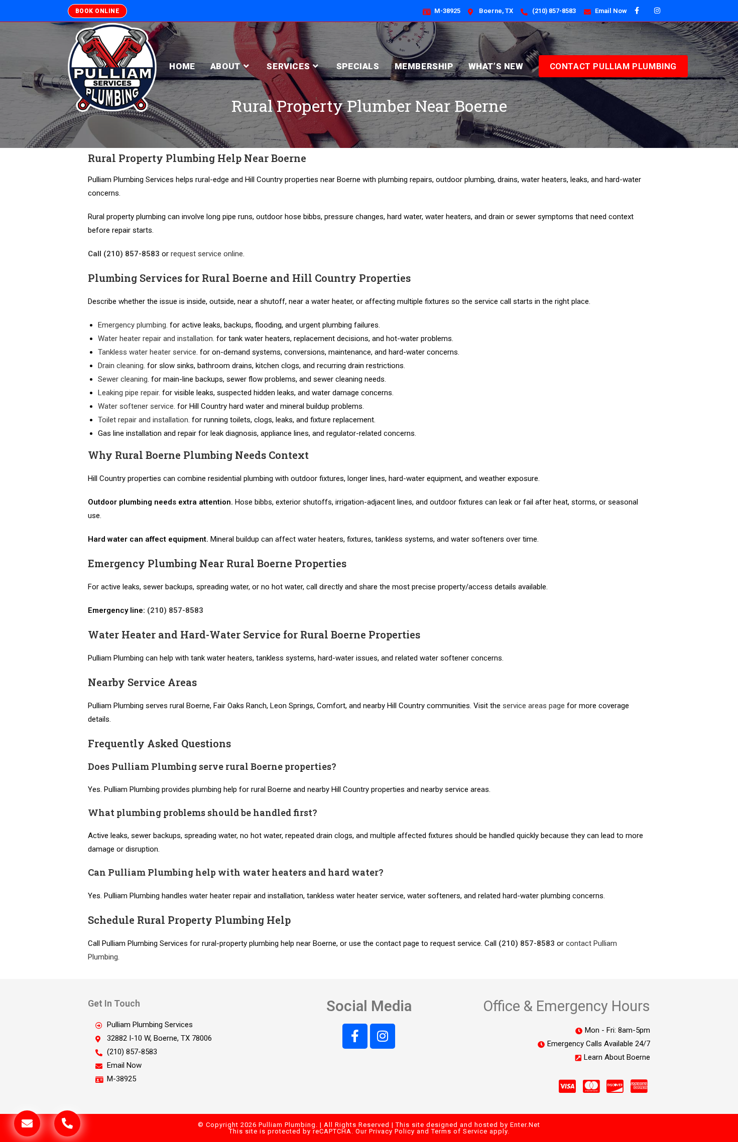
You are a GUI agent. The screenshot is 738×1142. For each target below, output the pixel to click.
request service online (207, 253)
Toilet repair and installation (143, 419)
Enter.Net (525, 1124)
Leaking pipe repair (128, 392)
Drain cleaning (121, 365)
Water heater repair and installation (155, 338)
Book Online (97, 11)
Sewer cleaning (123, 379)
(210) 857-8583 (175, 610)
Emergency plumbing (132, 325)
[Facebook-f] (354, 1036)
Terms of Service (459, 1131)
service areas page (534, 705)
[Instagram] (382, 1036)
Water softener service (136, 406)
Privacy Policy (392, 1131)
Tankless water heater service (147, 352)
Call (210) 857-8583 (124, 253)
